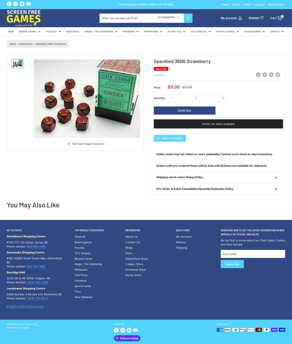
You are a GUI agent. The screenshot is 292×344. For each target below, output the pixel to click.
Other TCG (175, 31)
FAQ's (128, 253)
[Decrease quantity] (171, 98)
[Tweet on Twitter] (271, 74)
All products (25, 43)
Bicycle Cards (83, 258)
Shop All (80, 236)
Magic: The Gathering (99, 31)
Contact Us (132, 242)
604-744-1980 (36, 266)
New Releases (83, 297)
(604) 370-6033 (37, 298)
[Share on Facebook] (258, 74)
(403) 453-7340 (37, 282)
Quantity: (160, 98)
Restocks (72, 31)
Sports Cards (225, 31)
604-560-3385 (36, 246)
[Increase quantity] (223, 98)
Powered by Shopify (18, 327)
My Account (276, 4)
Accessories (252, 31)
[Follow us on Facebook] (9, 4)
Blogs (128, 247)
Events (275, 31)
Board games (28, 31)
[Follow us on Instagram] (15, 4)
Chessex (159, 75)
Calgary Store (134, 264)
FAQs (247, 4)
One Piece (81, 275)
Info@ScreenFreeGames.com (25, 306)
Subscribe (232, 264)
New (11, 31)
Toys (78, 291)
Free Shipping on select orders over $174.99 (146, 4)
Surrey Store (133, 275)
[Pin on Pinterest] (264, 74)
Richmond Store (135, 269)
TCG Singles (199, 31)
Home (224, 4)
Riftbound (151, 31)
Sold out (184, 110)
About (236, 4)
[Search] (188, 18)
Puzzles (51, 31)
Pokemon (129, 31)
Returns (181, 242)
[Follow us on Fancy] (28, 4)
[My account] (240, 18)
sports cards (83, 286)
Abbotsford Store (136, 258)
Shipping (181, 247)
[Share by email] (277, 74)
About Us (131, 236)
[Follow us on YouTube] (22, 4)
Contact (259, 4)
